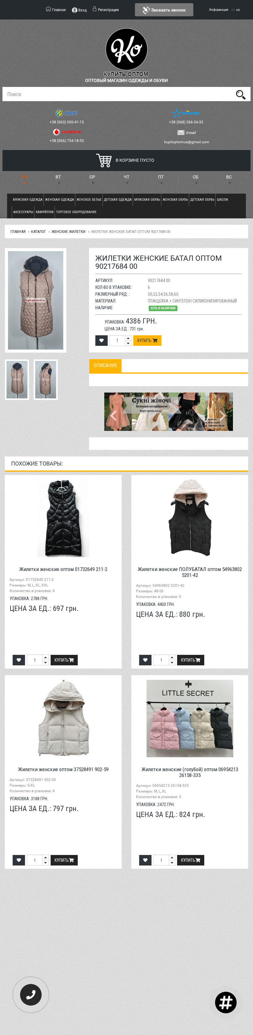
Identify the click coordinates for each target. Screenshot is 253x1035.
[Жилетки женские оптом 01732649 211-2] (63, 518)
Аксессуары (23, 212)
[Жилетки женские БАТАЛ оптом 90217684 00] (42, 300)
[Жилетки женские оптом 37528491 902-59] (63, 718)
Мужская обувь (147, 200)
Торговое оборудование (76, 212)
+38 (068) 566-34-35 (186, 122)
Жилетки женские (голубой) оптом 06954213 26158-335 (190, 772)
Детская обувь (202, 200)
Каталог (38, 231)
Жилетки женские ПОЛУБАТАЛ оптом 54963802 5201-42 (190, 572)
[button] (113, 412)
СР (92, 176)
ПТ (161, 176)
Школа (222, 200)
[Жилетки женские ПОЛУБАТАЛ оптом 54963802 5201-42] (189, 518)
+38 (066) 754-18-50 (67, 141)
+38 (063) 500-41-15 (67, 122)
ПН (24, 176)
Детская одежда (118, 200)
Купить (144, 340)
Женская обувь (175, 200)
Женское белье (89, 200)
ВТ (58, 176)
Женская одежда (59, 200)
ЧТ (126, 176)
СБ (195, 176)
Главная (18, 231)
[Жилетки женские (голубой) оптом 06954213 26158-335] (189, 718)
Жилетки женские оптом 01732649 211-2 (63, 569)
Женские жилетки (68, 231)
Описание (105, 365)
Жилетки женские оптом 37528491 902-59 (63, 769)
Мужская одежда (28, 200)
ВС (229, 176)
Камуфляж (45, 212)
